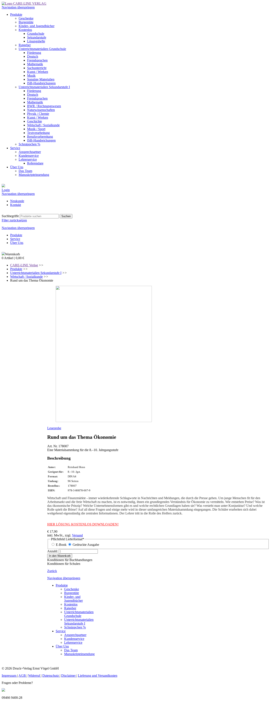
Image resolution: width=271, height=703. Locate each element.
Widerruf (34, 675)
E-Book (61, 544)
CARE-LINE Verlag (24, 265)
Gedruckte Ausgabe (86, 544)
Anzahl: (52, 551)
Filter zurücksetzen (14, 220)
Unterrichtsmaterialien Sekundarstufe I (35, 273)
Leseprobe (54, 428)
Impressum (9, 675)
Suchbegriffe (10, 216)
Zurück (52, 571)
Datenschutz (51, 675)
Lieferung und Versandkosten (97, 675)
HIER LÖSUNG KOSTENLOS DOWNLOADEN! (83, 524)
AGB (22, 675)
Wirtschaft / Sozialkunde (26, 276)
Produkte (16, 269)
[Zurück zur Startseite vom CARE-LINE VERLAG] (24, 3)
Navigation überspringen (18, 7)
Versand (77, 535)
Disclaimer (68, 675)
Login (6, 190)
